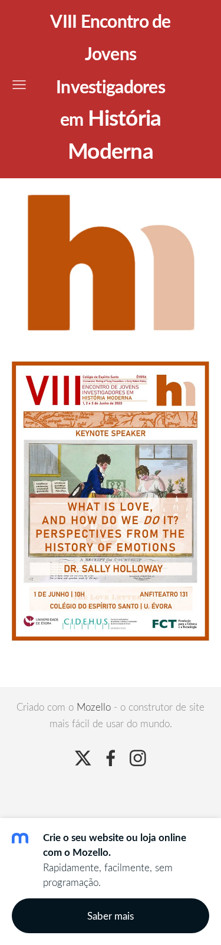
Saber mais (110, 916)
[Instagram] (138, 758)
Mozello (94, 707)
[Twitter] (83, 758)
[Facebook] (110, 758)
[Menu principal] (19, 84)
